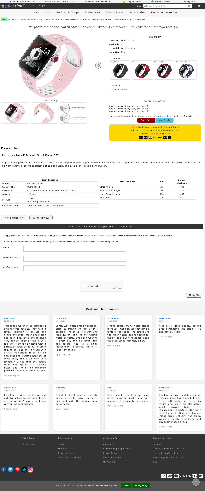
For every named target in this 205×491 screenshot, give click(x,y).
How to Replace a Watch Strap (168, 457)
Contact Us (108, 444)
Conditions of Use (112, 457)
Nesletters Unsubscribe (69, 457)
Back (4, 19)
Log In (42, 5)
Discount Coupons (67, 453)
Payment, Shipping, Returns (117, 448)
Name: (6, 247)
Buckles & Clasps (67, 12)
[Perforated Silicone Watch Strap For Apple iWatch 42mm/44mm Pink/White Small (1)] (44, 113)
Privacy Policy (110, 453)
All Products (28, 444)
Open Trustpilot (12, 375)
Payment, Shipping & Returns (155, 133)
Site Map (62, 448)
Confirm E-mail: (11, 267)
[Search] (189, 6)
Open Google (113, 345)
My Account (109, 462)
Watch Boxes (115, 12)
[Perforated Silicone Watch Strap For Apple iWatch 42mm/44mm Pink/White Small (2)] (73, 113)
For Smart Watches (26, 19)
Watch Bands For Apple (50, 19)
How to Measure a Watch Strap (168, 448)
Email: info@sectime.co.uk (22, 1)
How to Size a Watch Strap (166, 453)
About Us (62, 444)
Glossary (157, 462)
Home (33, 5)
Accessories (137, 12)
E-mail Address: (11, 257)
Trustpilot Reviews (162, 1)
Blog (139, 6)
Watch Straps (42, 12)
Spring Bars (93, 12)
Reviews (157, 444)
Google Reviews (133, 1)
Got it (126, 486)
